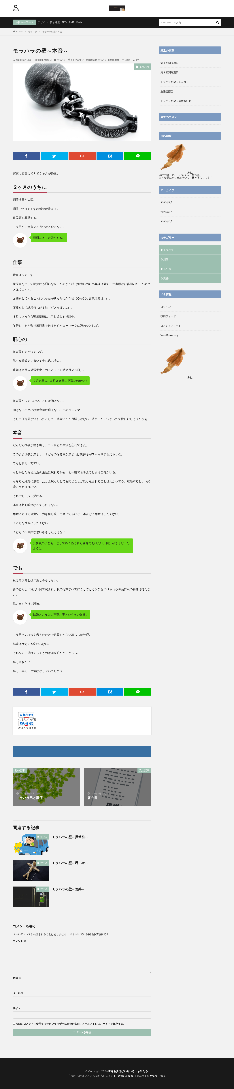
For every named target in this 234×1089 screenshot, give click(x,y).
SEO (64, 22)
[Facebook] (26, 156)
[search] (217, 22)
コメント (19, 941)
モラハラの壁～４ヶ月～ (175, 81)
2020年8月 (167, 211)
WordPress (157, 1075)
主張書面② (167, 91)
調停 (166, 278)
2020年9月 (167, 202)
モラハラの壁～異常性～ (70, 837)
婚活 (166, 259)
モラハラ (32, 31)
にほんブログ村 (27, 719)
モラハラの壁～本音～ (53, 31)
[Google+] (82, 156)
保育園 (110, 60)
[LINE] (137, 156)
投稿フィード (168, 316)
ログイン (166, 306)
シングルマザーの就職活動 (84, 60)
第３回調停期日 (169, 72)
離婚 (117, 60)
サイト (16, 1008)
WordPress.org (169, 335)
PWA (79, 22)
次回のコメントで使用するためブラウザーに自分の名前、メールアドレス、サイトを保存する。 (71, 1023)
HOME (19, 31)
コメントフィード (171, 325)
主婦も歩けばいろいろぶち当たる (128, 1071)
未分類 (167, 268)
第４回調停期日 (169, 62)
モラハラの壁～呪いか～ (70, 863)
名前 (17, 978)
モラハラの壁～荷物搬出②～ (177, 100)
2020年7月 (167, 221)
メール (18, 993)
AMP (71, 22)
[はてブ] (110, 156)
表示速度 (55, 22)
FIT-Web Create (123, 1075)
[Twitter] (54, 156)
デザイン (43, 22)
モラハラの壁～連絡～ (68, 889)
